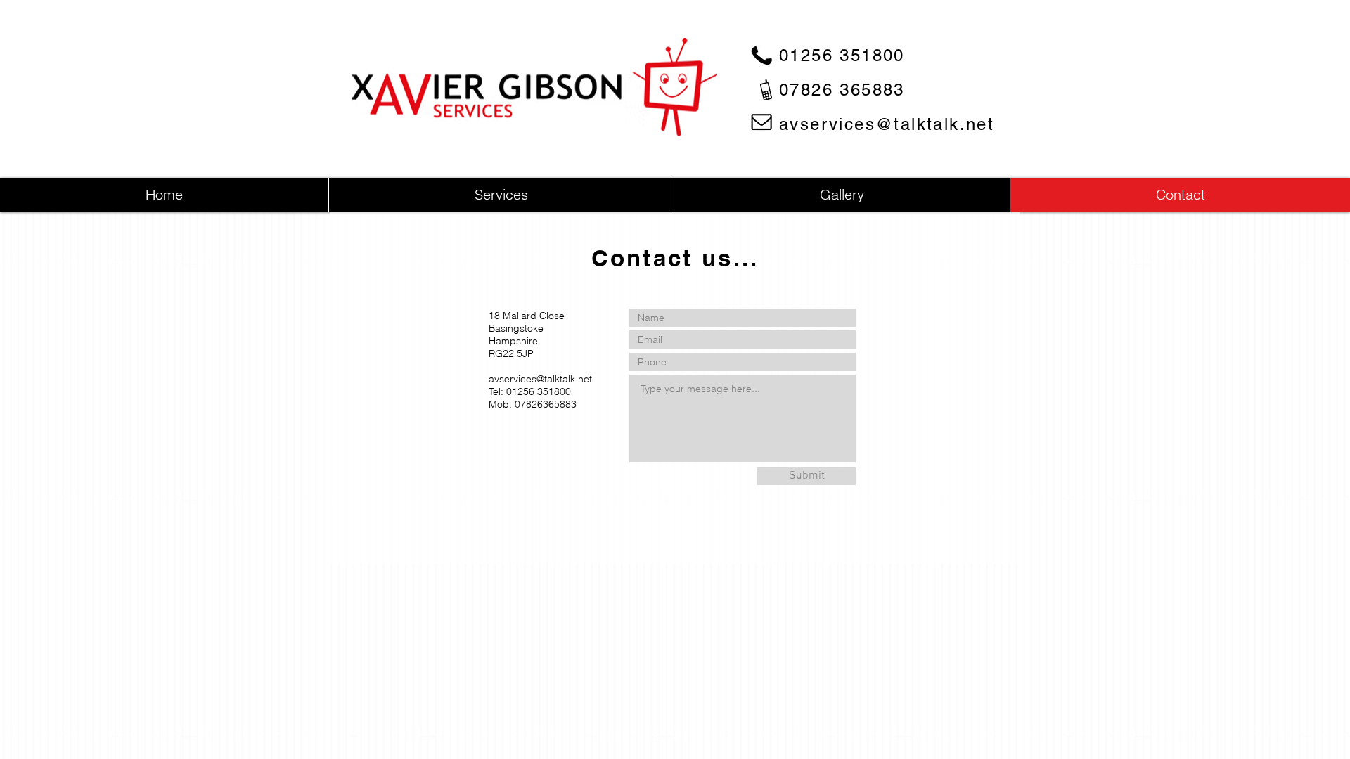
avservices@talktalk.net (886, 124)
